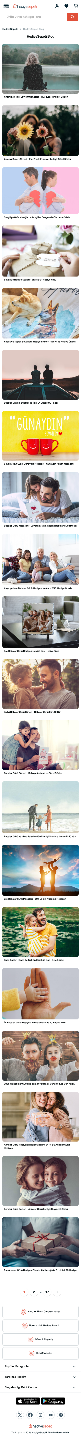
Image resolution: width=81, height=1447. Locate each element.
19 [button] (47, 1292)
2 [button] (34, 1292)
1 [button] (24, 1292)
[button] (57, 1292)
